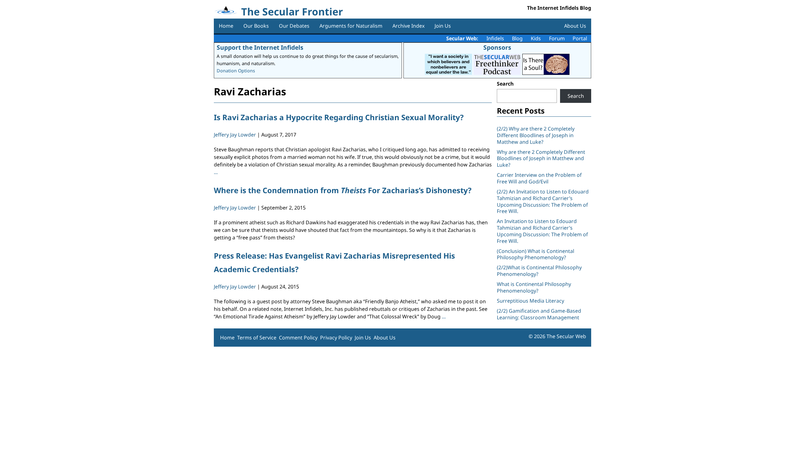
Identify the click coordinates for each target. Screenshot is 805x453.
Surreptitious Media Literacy (530, 300)
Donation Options (236, 71)
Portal (580, 38)
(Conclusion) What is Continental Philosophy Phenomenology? (535, 254)
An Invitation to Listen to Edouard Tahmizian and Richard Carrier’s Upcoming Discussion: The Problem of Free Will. (542, 231)
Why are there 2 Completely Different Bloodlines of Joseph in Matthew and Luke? (541, 158)
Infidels (495, 38)
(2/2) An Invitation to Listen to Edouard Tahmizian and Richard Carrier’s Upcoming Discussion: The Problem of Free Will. (543, 201)
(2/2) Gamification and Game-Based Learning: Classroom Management (539, 314)
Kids (536, 38)
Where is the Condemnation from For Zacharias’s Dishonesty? (342, 190)
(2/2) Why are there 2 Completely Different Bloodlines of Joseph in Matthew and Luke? (536, 135)
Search (505, 84)
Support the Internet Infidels (260, 47)
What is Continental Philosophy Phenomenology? (534, 287)
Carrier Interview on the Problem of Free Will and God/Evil (539, 178)
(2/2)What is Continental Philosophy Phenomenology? (539, 270)
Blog (517, 38)
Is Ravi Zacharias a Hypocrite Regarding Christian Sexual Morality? (339, 117)
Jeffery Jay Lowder (235, 134)
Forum (557, 38)
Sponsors (497, 47)
